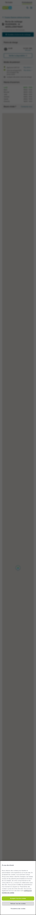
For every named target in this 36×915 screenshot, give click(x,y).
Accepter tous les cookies (18, 898)
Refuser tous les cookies (18, 903)
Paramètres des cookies (18, 908)
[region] (18, 888)
